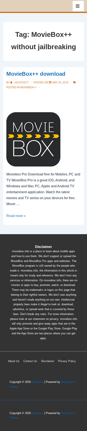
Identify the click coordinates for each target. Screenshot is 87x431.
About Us (13, 361)
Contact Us (30, 361)
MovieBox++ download (35, 74)
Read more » (16, 216)
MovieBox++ (28, 87)
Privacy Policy (67, 361)
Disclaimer (47, 361)
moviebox (38, 381)
